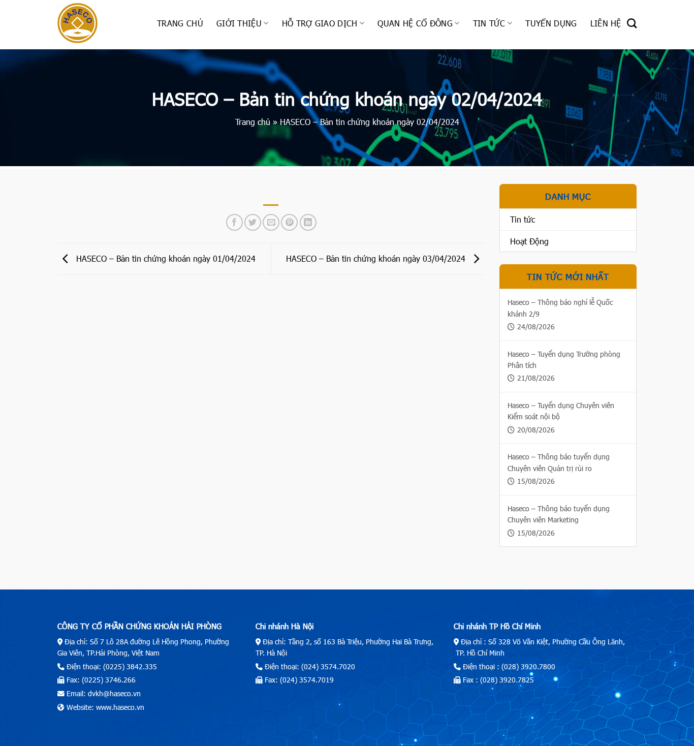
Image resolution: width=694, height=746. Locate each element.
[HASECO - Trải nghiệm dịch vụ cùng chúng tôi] (99, 23)
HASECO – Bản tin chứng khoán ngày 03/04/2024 (377, 258)
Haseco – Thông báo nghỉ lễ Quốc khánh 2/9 (560, 307)
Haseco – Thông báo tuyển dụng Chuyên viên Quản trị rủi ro (559, 462)
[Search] (632, 23)
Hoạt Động (529, 241)
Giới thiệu (239, 23)
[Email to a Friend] (271, 222)
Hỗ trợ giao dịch (320, 23)
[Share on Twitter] (252, 222)
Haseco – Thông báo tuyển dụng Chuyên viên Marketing (559, 514)
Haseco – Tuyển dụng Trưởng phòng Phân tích (564, 359)
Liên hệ (605, 23)
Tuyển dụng (551, 23)
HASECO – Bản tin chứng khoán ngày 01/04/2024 (165, 258)
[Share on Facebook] (234, 222)
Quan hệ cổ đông (415, 23)
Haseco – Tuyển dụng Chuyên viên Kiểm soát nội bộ (561, 410)
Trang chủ (180, 23)
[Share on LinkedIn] (308, 222)
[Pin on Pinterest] (289, 222)
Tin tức (489, 23)
